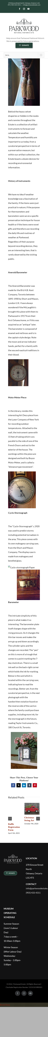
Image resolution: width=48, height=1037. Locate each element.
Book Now (5, 1004)
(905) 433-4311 (33, 892)
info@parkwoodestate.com (31, 5)
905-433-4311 (16, 5)
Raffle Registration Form (14, 827)
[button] (10, 818)
